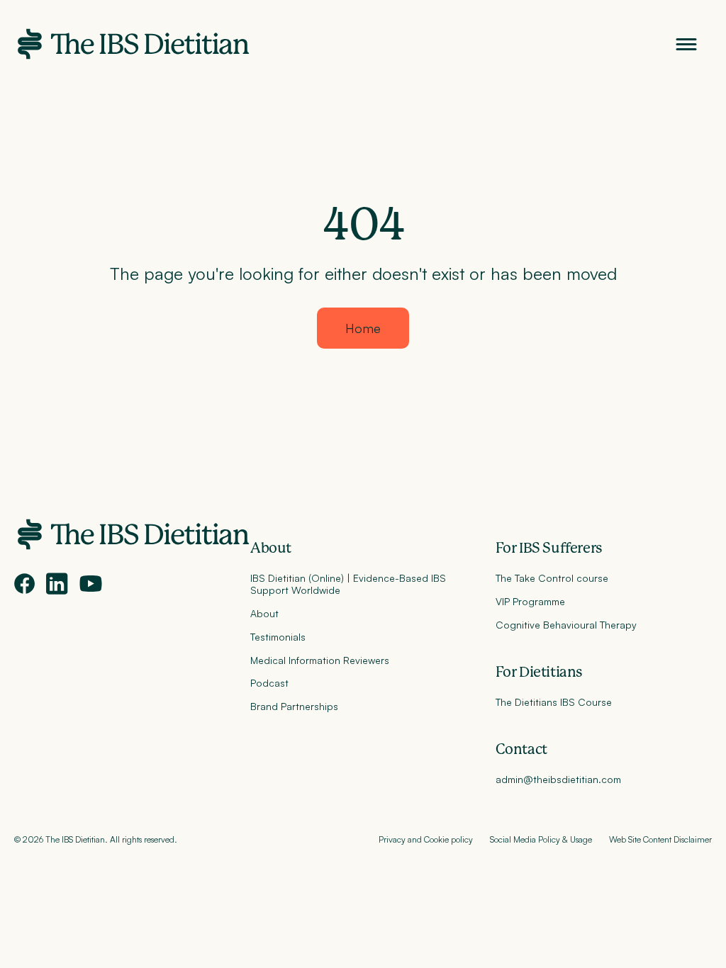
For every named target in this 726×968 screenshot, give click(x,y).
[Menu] (686, 44)
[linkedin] (57, 584)
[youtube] (90, 583)
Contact (521, 750)
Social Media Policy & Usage (541, 839)
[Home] (132, 44)
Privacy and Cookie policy (426, 839)
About (270, 548)
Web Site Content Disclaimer (660, 839)
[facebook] (24, 583)
